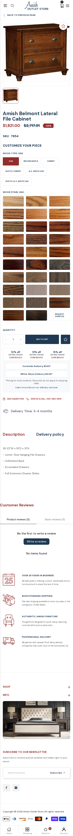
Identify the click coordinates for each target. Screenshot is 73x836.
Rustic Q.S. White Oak (17, 181)
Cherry (51, 161)
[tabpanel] (36, 52)
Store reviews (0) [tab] (55, 519)
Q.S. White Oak (36, 171)
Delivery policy (50, 434)
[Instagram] (16, 787)
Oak (11, 161)
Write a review (36, 541)
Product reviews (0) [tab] (18, 519)
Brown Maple (31, 161)
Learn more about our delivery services (36, 387)
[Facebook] (6, 787)
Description (14, 434)
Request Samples (59, 315)
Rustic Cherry (13, 171)
